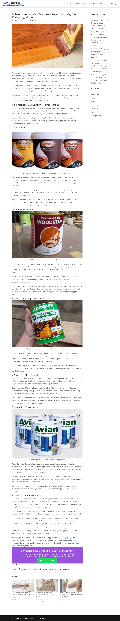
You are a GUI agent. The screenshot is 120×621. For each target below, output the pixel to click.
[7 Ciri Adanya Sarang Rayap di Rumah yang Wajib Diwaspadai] (23, 585)
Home (70, 4)
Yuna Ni (16, 21)
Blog (85, 4)
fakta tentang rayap (30, 85)
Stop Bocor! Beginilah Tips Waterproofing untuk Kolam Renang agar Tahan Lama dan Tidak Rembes (99, 65)
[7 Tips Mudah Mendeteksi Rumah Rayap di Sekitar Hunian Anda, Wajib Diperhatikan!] (71, 585)
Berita (93, 102)
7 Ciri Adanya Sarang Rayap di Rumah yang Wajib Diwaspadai (21, 593)
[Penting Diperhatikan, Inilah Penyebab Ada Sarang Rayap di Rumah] (47, 585)
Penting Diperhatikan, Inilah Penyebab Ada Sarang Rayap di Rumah (45, 594)
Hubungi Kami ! (49, 560)
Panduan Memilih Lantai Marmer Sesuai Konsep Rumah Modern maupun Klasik (99, 39)
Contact (110, 4)
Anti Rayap (33, 21)
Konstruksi (95, 108)
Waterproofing (96, 115)
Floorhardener (96, 105)
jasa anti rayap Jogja (64, 537)
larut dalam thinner (47, 501)
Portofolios (93, 4)
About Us (102, 4)
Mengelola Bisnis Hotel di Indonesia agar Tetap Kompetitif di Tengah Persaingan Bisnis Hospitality (99, 25)
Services (77, 4)
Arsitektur (94, 98)
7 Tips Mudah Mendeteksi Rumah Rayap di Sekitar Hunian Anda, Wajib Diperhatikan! (71, 594)
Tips (92, 112)
